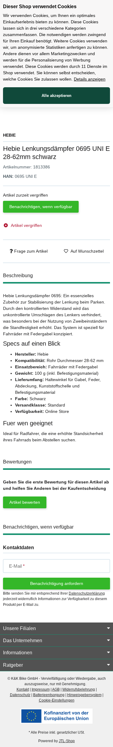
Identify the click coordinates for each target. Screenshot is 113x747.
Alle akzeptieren (56, 95)
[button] (56, 628)
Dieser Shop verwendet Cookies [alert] (40, 6)
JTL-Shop (67, 741)
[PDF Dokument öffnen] (56, 716)
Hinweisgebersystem (84, 695)
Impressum (41, 689)
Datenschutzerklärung (87, 593)
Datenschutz (20, 695)
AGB (56, 689)
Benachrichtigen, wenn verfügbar (40, 206)
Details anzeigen (89, 79)
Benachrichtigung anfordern (56, 583)
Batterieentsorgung (48, 695)
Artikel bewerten (24, 502)
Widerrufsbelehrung (78, 689)
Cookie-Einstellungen (56, 700)
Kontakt (23, 689)
